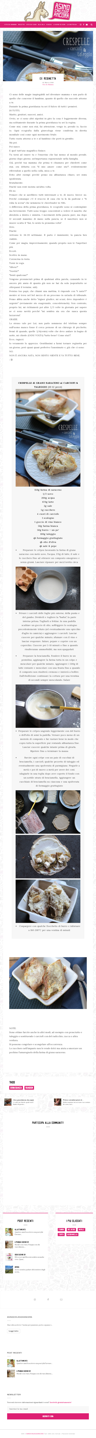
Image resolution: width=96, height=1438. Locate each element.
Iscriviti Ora (47, 1416)
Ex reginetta (48, 78)
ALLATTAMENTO (20, 1229)
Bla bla (41, 24)
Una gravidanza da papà (23, 1100)
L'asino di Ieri (59, 24)
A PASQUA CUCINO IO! (22, 1242)
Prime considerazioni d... (73, 1100)
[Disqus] (48, 1165)
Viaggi (49, 24)
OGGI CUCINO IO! (20, 1255)
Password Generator (68, 1433)
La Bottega (72, 24)
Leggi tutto (13, 1331)
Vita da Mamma (10, 24)
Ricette (21, 24)
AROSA (17, 1267)
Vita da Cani (31, 24)
